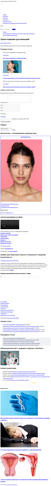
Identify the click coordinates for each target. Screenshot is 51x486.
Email (2, 107)
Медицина (5, 16)
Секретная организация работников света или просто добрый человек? (28, 373)
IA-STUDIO (33, 382)
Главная (5, 14)
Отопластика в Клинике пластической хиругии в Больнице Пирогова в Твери (21, 78)
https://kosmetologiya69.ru (13, 318)
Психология (5, 19)
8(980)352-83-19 (9, 212)
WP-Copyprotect (14, 484)
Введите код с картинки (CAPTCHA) (20, 118)
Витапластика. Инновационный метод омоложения (15, 23)
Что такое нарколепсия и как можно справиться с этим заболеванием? (20, 450)
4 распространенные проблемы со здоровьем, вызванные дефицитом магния (21, 329)
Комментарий (4, 102)
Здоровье (5, 18)
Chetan (9, 484)
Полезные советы (7, 21)
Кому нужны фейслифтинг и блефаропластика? (14, 58)
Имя (1, 105)
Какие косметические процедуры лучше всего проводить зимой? (19, 87)
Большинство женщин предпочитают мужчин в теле (23, 371)
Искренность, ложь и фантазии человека (19, 380)
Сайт (1, 110)
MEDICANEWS (3, 6)
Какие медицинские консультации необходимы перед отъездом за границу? (21, 331)
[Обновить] (3, 116)
